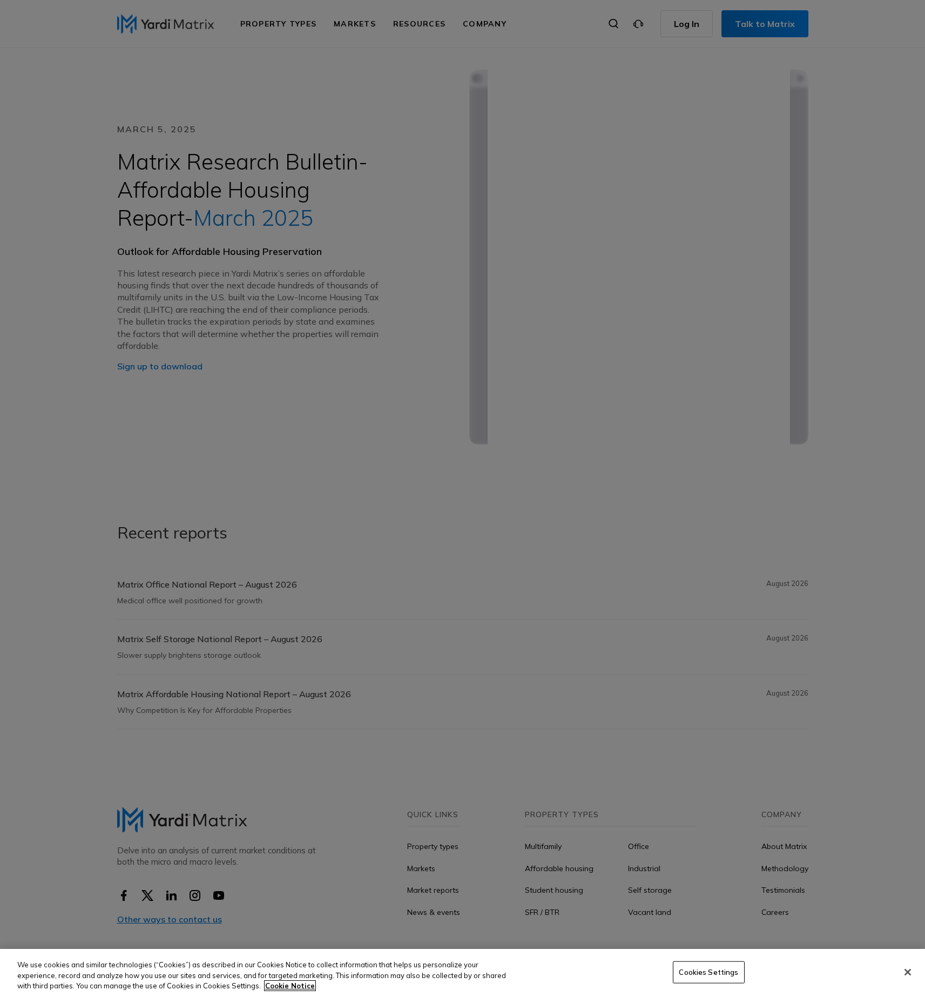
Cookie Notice (290, 985)
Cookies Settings (708, 971)
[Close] (908, 972)
